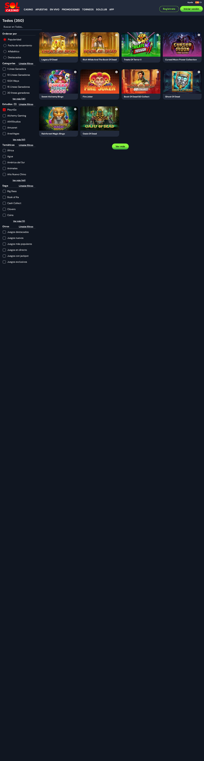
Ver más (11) (19, 221)
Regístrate (169, 8)
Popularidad (14, 39)
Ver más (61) (19, 139)
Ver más (120, 146)
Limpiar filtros (26, 63)
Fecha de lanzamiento (20, 45)
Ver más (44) (19, 180)
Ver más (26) (19, 99)
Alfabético (13, 51)
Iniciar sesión (191, 8)
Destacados (14, 57)
